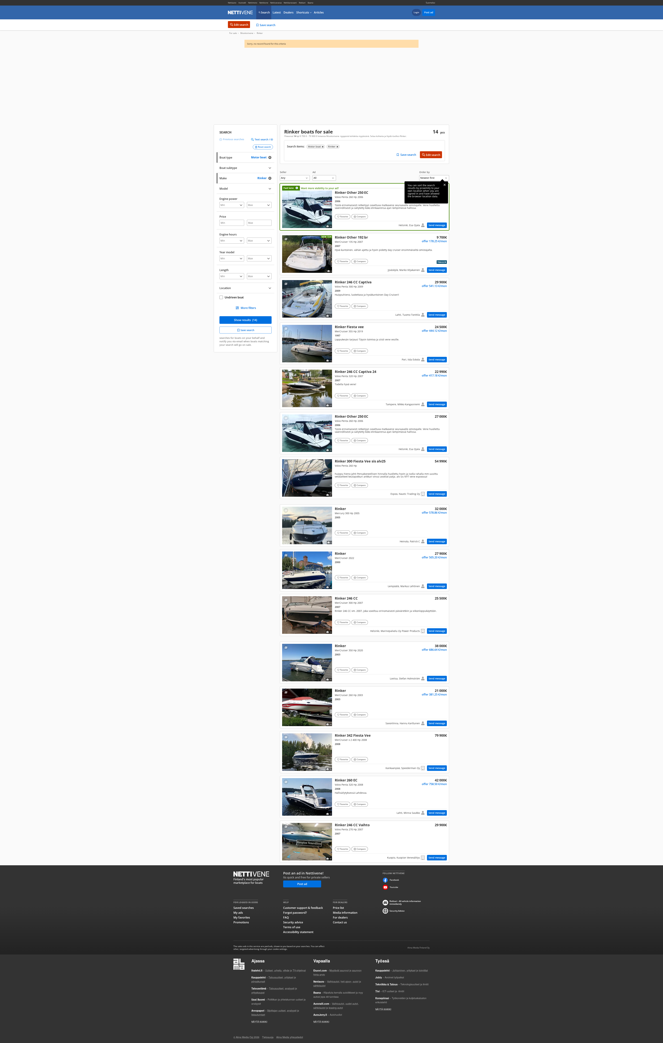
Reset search (264, 146)
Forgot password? (295, 912)
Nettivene (240, 12)
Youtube (394, 887)
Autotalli (242, 2)
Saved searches (243, 908)
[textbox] (243, 178)
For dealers (340, 917)
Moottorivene (246, 33)
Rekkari (302, 2)
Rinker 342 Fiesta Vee (364, 752)
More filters (248, 308)
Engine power (228, 198)
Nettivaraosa (276, 2)
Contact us (340, 922)
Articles (319, 12)
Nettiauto (232, 2)
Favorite (344, 216)
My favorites (241, 917)
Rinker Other (364, 207)
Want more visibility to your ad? (320, 188)
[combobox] (245, 178)
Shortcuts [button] (302, 12)
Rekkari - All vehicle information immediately (405, 902)
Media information (345, 912)
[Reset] (270, 157)
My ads (238, 912)
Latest (277, 12)
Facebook (394, 879)
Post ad (428, 12)
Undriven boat (234, 297)
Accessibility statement (298, 932)
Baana (310, 2)
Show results (245, 320)
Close (444, 185)
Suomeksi (430, 2)
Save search (267, 25)
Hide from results (286, 239)
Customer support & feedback (303, 908)
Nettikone (263, 2)
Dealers (289, 12)
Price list (338, 908)
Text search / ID (264, 139)
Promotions (241, 922)
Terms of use (291, 927)
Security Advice (397, 910)
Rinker (364, 343)
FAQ (286, 917)
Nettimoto (252, 2)
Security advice (293, 922)
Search (265, 12)
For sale (233, 33)
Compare (361, 216)
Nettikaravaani (290, 2)
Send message (437, 225)
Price (222, 216)
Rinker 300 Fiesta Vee (364, 478)
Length (224, 270)
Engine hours (228, 234)
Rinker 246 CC (364, 299)
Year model (226, 252)
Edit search (241, 25)
